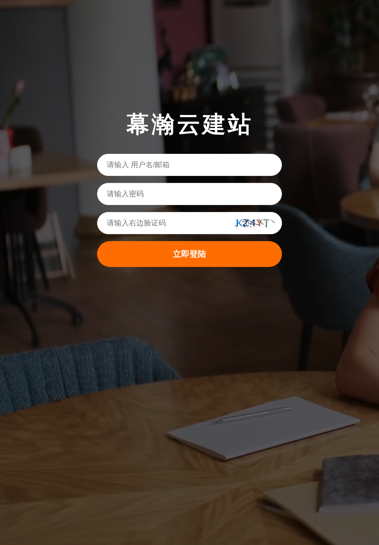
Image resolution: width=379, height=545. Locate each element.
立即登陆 (189, 254)
